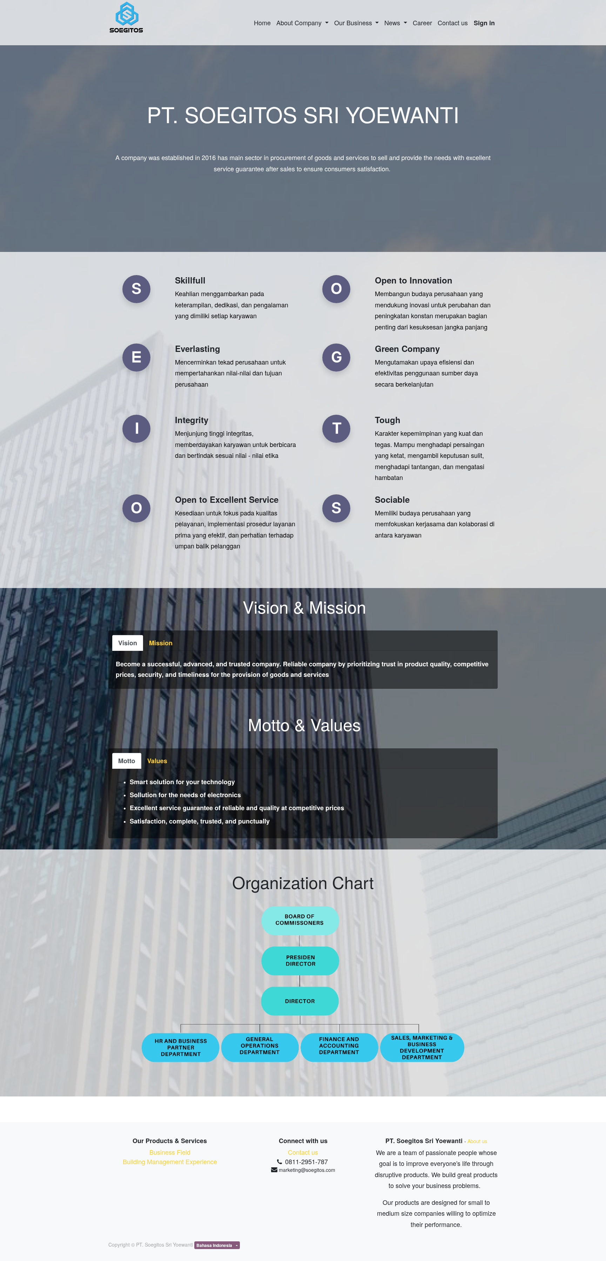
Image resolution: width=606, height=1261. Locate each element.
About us (477, 1141)
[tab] (127, 643)
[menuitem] (262, 22)
